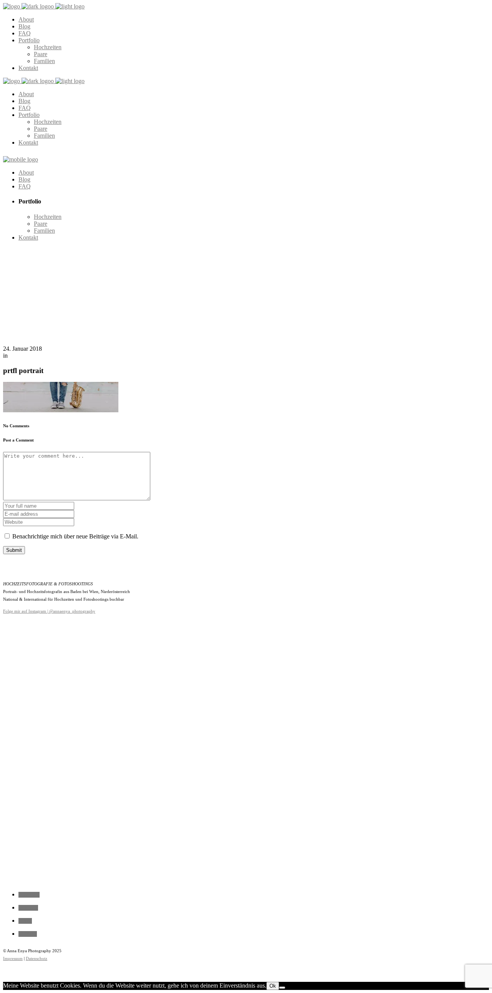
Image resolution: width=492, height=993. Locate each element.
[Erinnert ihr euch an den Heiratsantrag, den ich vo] (50, 711)
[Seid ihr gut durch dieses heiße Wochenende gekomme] (246, 749)
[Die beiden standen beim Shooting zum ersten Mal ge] (148, 687)
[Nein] (282, 987)
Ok (272, 986)
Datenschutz (36, 958)
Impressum (13, 958)
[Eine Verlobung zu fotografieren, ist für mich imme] (343, 676)
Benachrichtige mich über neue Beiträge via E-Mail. (75, 536)
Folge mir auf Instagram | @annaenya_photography (49, 611)
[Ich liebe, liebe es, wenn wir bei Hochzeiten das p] (441, 641)
